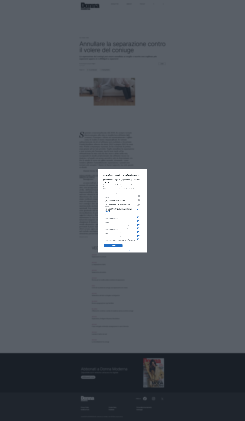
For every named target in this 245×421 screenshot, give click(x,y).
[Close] (144, 171)
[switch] (138, 196)
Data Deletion (115, 250)
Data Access (122, 250)
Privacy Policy (130, 250)
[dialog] (122, 210)
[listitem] (122, 193)
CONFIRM (113, 245)
